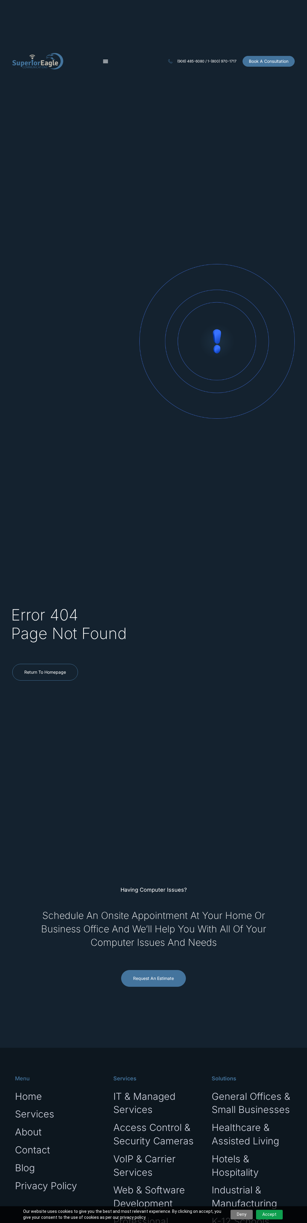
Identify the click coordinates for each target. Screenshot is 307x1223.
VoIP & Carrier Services (144, 1165)
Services (34, 1114)
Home (28, 1096)
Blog (25, 1168)
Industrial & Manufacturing (244, 1196)
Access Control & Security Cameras (153, 1134)
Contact (32, 1150)
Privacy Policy (46, 1186)
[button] (105, 61)
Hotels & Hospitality (235, 1165)
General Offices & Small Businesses (251, 1103)
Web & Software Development (149, 1196)
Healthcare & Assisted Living (245, 1134)
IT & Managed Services (144, 1103)
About (28, 1132)
